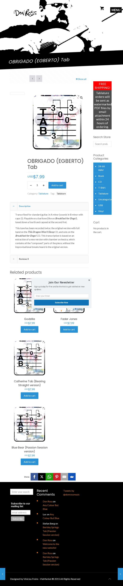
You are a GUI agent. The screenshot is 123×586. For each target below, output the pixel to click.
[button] (61, 282)
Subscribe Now (61, 302)
